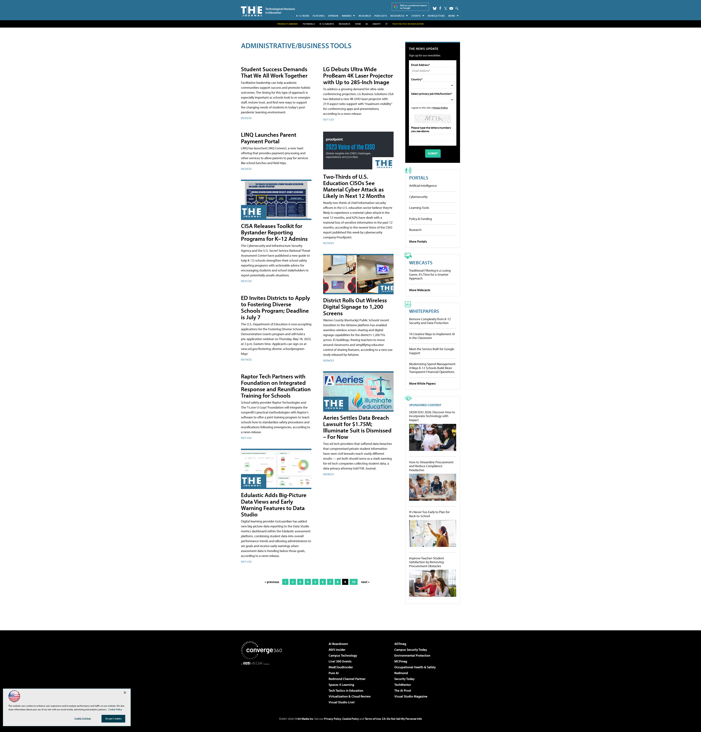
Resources (397, 15)
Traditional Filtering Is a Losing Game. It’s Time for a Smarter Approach (430, 274)
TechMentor (402, 685)
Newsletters (436, 15)
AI (367, 23)
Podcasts (380, 15)
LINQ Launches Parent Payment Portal (268, 138)
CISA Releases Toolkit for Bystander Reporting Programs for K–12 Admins (274, 232)
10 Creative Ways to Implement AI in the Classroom (432, 336)
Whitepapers (424, 311)
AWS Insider (337, 649)
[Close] (125, 693)
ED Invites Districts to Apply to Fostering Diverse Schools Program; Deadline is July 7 (275, 307)
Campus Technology (343, 655)
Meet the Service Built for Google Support (431, 351)
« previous (272, 582)
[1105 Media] (263, 683)
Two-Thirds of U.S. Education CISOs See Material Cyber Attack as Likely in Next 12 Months (354, 186)
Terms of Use (373, 718)
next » (365, 582)
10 (353, 582)
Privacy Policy (440, 107)
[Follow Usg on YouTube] (451, 8)
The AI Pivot (402, 690)
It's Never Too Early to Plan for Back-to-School (429, 514)
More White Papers (422, 383)
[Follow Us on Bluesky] (434, 8)
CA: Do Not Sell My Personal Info (402, 718)
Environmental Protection (412, 655)
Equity (377, 23)
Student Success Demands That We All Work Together (274, 72)
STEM (358, 23)
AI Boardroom (338, 644)
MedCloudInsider (341, 667)
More (451, 15)
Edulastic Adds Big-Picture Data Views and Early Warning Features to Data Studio (274, 504)
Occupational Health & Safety (415, 667)
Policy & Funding (420, 219)
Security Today (404, 679)
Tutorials (309, 23)
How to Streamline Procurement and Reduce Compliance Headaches (431, 466)
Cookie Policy (350, 718)
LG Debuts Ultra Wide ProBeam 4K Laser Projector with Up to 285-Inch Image (358, 75)
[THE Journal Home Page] (268, 11)
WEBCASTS (420, 262)
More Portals (418, 241)
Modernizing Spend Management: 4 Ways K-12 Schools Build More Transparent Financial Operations (432, 368)
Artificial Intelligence (423, 185)
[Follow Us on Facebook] (440, 8)
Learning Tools (419, 208)
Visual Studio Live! (342, 702)
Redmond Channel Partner (347, 679)
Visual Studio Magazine (410, 696)
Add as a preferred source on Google (413, 6)
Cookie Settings (82, 718)
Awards (347, 15)
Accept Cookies (113, 718)
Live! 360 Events (340, 661)
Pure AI (334, 673)
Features (319, 15)
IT (387, 23)
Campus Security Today (410, 649)
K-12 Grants (327, 23)
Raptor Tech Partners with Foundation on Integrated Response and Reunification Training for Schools (276, 386)
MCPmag (400, 661)
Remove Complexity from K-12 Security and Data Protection (430, 321)
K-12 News (302, 15)
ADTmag (400, 644)
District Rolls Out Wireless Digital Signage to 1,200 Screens (355, 306)
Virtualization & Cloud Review (350, 696)
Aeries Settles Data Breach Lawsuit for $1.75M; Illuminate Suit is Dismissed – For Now (357, 427)
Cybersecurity (418, 197)
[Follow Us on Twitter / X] (445, 8)
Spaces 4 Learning (341, 685)
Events (416, 15)
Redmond (401, 673)
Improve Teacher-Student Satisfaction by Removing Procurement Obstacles (426, 562)
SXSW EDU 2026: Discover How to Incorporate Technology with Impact (432, 416)
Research (365, 15)
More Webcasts (419, 290)
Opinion (333, 15)
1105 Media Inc (303, 718)
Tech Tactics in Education (346, 690)
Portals (418, 177)
